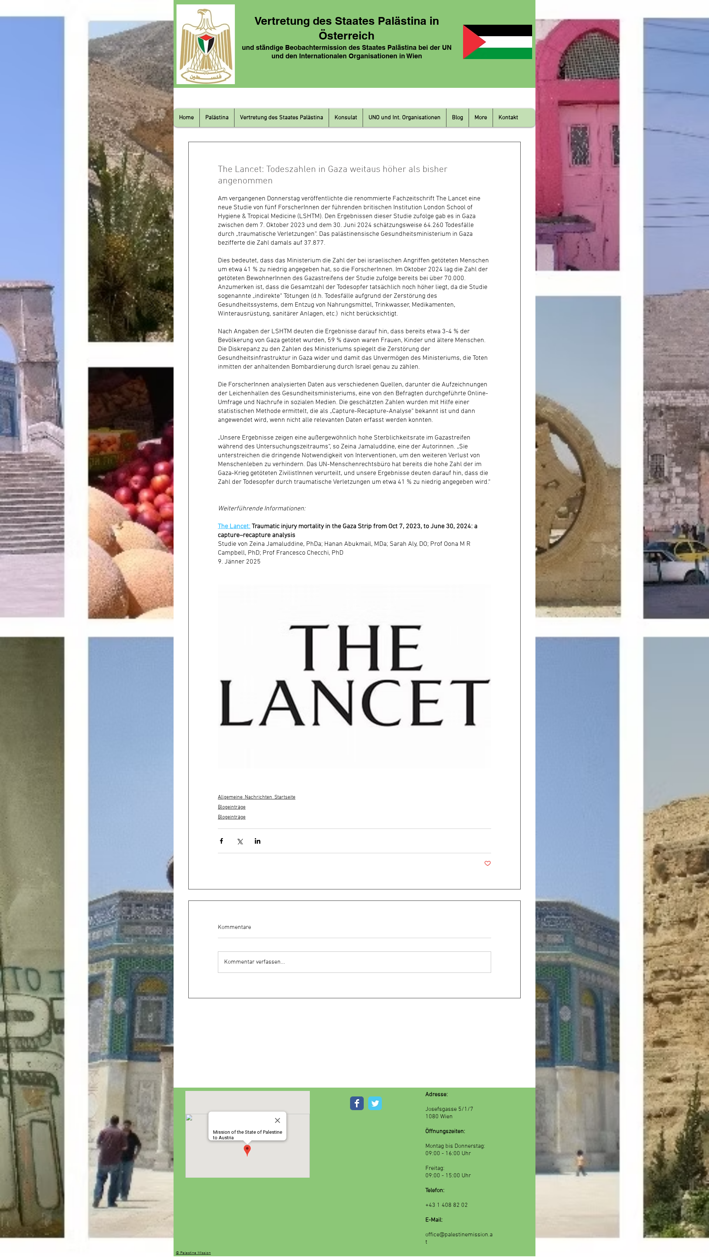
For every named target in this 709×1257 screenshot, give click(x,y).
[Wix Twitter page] (375, 1103)
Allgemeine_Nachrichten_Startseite (256, 797)
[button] (216, 118)
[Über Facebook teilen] (221, 840)
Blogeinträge (232, 807)
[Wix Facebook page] (357, 1103)
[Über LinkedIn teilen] (257, 840)
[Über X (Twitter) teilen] (239, 840)
